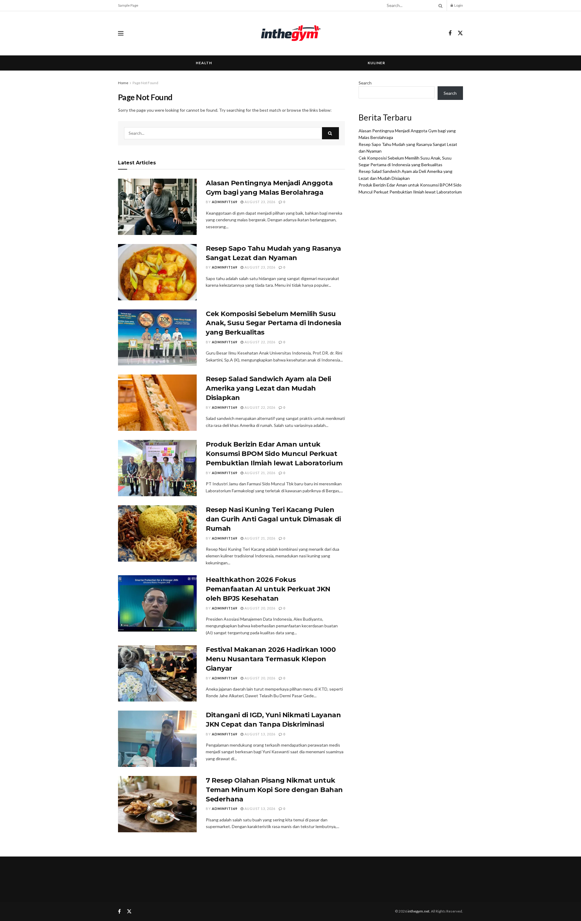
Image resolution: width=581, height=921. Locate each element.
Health (204, 63)
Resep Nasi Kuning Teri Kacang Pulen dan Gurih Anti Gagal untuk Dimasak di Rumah (273, 519)
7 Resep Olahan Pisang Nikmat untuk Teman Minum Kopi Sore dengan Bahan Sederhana (274, 789)
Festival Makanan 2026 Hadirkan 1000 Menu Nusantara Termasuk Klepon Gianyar (271, 658)
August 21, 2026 (259, 473)
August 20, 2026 (259, 608)
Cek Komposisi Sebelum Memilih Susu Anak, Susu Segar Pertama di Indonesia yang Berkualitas (273, 323)
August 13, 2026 (259, 734)
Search (365, 82)
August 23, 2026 (259, 202)
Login (458, 5)
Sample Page (128, 5)
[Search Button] (439, 5)
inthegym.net (418, 911)
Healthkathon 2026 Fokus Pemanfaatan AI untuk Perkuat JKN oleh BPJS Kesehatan (268, 589)
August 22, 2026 (259, 342)
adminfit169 (224, 202)
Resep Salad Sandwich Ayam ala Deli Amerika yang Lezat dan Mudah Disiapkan (268, 388)
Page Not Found (145, 83)
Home (123, 83)
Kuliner (376, 63)
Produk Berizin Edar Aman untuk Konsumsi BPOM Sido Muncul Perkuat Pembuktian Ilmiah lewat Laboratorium (274, 453)
